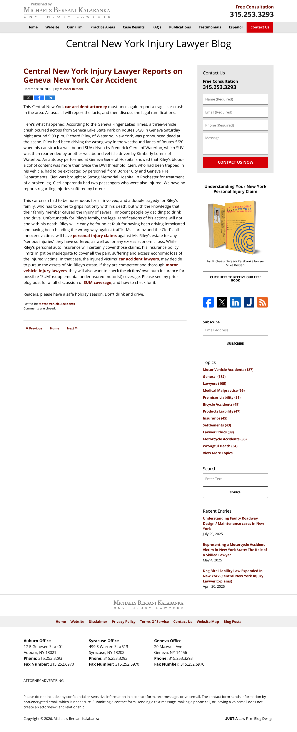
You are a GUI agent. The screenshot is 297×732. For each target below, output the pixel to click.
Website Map (208, 621)
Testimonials (210, 27)
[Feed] (262, 302)
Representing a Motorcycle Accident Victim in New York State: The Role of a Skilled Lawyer (235, 549)
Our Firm (75, 27)
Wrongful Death (220, 446)
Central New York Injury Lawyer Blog (66, 11)
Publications (180, 27)
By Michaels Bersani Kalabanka (252, 11)
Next (72, 328)
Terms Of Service (154, 621)
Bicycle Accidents (221, 404)
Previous (34, 328)
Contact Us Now (235, 162)
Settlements (217, 425)
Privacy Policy (123, 621)
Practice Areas (102, 27)
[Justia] (249, 302)
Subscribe (211, 322)
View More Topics (218, 453)
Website (52, 27)
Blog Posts (232, 621)
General (214, 376)
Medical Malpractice (224, 390)
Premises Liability (221, 397)
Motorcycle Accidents (225, 439)
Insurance (215, 418)
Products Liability (221, 411)
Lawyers (214, 383)
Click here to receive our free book (235, 278)
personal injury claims (95, 235)
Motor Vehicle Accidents (57, 304)
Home (32, 27)
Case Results (134, 27)
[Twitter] (222, 302)
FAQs (156, 27)
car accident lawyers (139, 259)
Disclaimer (98, 621)
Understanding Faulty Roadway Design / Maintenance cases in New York (233, 523)
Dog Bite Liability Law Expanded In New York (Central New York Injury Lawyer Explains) (233, 576)
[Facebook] (208, 302)
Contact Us (259, 27)
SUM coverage (97, 282)
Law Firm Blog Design (249, 718)
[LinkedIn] (235, 302)
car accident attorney (86, 106)
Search (236, 492)
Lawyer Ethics (218, 432)
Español (236, 27)
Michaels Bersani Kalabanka (76, 718)
